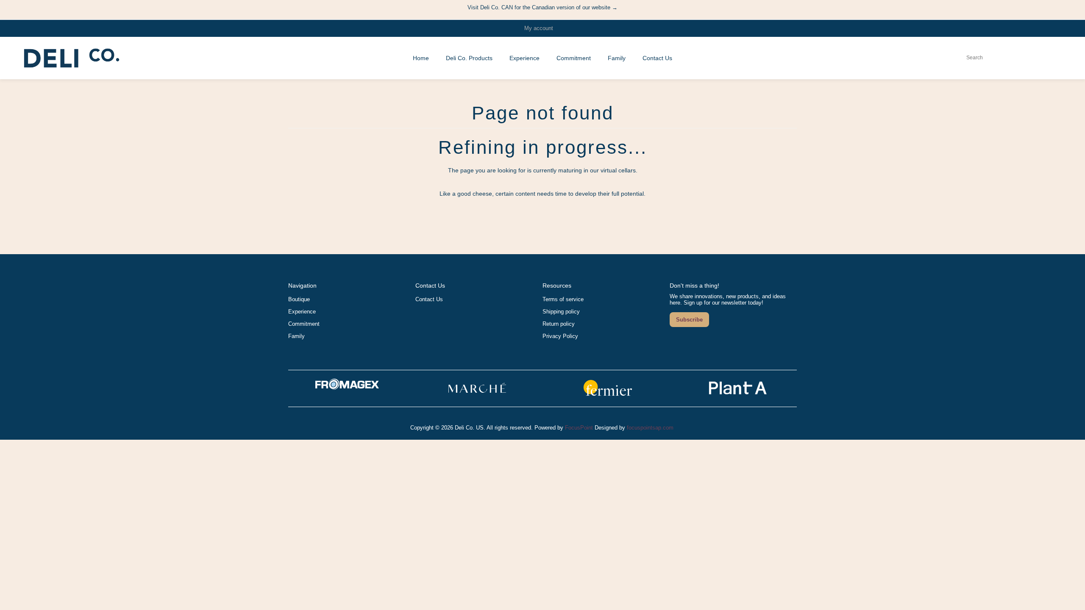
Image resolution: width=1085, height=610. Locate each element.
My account (538, 28)
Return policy (558, 324)
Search (991, 57)
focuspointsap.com (650, 427)
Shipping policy (561, 311)
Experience (302, 311)
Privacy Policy (560, 336)
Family (296, 336)
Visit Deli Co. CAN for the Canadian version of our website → (542, 7)
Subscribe (689, 319)
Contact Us (429, 299)
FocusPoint (579, 427)
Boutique (299, 299)
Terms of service (563, 299)
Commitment (304, 324)
